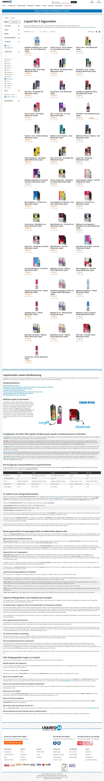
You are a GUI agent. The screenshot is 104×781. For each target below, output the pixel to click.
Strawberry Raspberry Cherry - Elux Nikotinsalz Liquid (87, 92)
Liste (96, 32)
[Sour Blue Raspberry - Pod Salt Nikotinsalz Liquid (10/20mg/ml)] (36, 262)
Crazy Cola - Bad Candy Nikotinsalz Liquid (84, 159)
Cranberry (9, 85)
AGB (66, 777)
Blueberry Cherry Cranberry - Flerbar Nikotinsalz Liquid (86, 313)
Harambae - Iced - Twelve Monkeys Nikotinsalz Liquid (86, 70)
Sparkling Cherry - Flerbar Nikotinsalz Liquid (34, 313)
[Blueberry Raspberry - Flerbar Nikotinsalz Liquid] (88, 284)
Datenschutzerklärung (48, 777)
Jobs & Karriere (73, 752)
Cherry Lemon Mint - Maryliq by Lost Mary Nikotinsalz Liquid (61, 181)
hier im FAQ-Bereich (56, 498)
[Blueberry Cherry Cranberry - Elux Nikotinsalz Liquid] (88, 129)
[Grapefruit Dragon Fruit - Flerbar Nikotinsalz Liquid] (36, 284)
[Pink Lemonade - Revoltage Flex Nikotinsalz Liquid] (62, 151)
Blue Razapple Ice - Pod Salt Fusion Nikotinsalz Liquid (86, 269)
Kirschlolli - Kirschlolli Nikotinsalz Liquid (87, 114)
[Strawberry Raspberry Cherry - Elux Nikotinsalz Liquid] (88, 85)
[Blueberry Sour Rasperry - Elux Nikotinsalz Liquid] (62, 129)
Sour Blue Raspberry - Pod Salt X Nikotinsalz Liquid (36, 269)
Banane (8, 65)
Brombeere (9, 79)
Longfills (5, 446)
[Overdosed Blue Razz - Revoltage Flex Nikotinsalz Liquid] (36, 85)
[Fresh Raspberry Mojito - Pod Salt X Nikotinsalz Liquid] (88, 173)
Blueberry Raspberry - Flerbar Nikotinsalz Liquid (86, 291)
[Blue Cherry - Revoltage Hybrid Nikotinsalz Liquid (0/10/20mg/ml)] (62, 63)
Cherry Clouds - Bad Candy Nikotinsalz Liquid (34, 114)
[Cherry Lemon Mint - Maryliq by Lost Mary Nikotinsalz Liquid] (62, 173)
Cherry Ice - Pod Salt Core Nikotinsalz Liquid (85, 203)
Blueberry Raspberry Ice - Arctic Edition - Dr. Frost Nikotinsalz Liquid (36, 49)
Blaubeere (9, 72)
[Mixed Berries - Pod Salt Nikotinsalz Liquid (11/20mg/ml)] (62, 239)
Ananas (8, 59)
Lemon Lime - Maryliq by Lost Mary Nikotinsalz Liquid (35, 225)
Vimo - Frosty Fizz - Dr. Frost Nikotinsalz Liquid (60, 114)
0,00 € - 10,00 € (10, 94)
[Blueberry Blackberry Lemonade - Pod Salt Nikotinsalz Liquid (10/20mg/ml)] (36, 173)
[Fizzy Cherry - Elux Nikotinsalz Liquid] (62, 85)
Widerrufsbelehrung (59, 777)
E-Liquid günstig (57, 757)
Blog (5, 757)
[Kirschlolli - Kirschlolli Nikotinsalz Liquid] (88, 107)
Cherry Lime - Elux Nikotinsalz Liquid (86, 48)
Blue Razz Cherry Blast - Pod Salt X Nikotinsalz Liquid (87, 247)
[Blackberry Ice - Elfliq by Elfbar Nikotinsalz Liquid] (62, 306)
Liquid (21, 752)
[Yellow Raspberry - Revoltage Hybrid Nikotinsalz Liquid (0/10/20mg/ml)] (36, 151)
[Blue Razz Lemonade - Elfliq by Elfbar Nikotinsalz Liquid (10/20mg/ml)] (36, 328)
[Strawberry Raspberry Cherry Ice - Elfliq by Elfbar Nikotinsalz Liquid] (62, 284)
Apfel (8, 63)
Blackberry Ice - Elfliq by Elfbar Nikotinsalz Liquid (61, 313)
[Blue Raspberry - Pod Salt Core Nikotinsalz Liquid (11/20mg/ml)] (36, 195)
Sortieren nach (27, 31)
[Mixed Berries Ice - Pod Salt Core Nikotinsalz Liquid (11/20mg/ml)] (62, 217)
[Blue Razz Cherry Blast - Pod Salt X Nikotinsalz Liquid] (88, 239)
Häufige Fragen (57, 752)
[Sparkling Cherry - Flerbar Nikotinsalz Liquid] (36, 306)
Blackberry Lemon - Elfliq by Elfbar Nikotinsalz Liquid (60, 335)
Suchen (74, 2)
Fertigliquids (6, 437)
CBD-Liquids (6, 456)
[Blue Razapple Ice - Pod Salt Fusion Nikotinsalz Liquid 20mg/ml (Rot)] (88, 262)
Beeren (8, 68)
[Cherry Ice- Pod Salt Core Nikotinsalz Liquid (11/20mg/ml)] (88, 195)
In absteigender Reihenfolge (41, 32)
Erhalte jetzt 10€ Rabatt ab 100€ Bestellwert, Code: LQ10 (52, 11)
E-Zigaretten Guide (8, 759)
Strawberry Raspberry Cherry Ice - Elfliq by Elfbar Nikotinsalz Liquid (62, 292)
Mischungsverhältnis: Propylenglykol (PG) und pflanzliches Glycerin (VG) (22, 392)
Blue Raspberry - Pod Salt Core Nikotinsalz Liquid (35, 203)
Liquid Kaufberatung (91, 27)
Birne (8, 70)
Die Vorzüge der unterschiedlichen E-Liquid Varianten (17, 388)
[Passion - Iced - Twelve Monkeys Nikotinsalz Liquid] (36, 129)
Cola (7, 81)
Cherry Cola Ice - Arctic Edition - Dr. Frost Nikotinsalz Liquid (61, 48)
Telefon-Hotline (40, 752)
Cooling (8, 83)
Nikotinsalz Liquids (8, 452)
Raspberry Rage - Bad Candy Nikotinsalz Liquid (35, 70)
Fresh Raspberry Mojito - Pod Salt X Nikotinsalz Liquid (88, 181)
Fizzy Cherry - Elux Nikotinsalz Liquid (61, 92)
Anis (7, 61)
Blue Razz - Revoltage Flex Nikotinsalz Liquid (34, 92)
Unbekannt (9, 47)
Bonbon (8, 76)
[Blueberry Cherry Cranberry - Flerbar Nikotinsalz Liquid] (88, 306)
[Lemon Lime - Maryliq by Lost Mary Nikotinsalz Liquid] (36, 217)
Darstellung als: (91, 31)
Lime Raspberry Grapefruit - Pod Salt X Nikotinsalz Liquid (62, 203)
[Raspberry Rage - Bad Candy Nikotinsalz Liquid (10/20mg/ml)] (36, 63)
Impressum (39, 777)
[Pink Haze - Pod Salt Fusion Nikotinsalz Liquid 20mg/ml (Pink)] (88, 328)
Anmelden (91, 2)
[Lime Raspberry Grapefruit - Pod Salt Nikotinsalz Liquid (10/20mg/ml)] (62, 195)
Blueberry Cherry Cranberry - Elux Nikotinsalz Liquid (88, 136)
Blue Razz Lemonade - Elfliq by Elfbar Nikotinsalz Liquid (35, 335)
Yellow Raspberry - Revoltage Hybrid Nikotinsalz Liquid (35, 159)
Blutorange (9, 74)
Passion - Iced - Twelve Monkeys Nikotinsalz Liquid (36, 136)
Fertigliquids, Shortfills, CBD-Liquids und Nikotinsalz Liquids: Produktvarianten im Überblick (28, 387)
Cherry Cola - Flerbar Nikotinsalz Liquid (36, 358)
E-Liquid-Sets (23, 759)
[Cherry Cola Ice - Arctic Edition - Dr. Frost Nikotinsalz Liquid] (62, 40)
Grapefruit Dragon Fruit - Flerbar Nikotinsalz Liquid (36, 291)
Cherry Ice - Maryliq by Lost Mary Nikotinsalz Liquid (36, 247)
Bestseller (22, 757)
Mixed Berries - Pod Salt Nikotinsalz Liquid (58, 247)
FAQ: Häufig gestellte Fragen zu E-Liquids (14, 395)
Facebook (39, 757)
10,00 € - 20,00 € (10, 97)
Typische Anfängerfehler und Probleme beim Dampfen (18, 393)
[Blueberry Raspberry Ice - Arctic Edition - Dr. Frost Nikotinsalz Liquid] (36, 40)
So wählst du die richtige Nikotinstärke (14, 390)
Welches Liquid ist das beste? (11, 385)
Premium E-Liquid (57, 759)
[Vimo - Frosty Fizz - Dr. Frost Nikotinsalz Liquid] (62, 107)
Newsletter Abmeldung (91, 759)
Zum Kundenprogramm (13, 743)
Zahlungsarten (7, 752)
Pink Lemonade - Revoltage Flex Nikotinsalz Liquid (61, 159)
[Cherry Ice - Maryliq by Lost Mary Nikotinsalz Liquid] (36, 239)
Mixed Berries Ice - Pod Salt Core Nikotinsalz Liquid (62, 225)
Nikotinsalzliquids (65, 680)
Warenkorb (99, 2)
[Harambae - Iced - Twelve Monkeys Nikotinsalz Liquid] (88, 63)
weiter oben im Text (93, 708)
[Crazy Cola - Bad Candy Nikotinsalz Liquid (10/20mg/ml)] (88, 151)
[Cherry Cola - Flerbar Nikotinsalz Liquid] (36, 350)
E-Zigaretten (23, 754)
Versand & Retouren (9, 754)
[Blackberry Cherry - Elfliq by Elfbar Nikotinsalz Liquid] (62, 262)
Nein (7, 45)
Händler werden (73, 757)
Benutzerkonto (89, 757)
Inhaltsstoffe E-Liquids (58, 754)
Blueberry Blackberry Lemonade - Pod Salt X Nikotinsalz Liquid (37, 181)
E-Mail (38, 754)
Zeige (44, 31)
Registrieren (88, 752)
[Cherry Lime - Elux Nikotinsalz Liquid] (88, 40)
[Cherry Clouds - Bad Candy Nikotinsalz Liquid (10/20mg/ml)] (36, 107)
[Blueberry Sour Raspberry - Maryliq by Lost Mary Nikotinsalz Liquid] (88, 217)
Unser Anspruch (73, 754)
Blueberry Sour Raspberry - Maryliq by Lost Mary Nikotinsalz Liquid (88, 226)
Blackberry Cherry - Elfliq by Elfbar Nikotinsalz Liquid (60, 269)
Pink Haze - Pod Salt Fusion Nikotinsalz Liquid (85, 335)
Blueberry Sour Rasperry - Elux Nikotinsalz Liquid (61, 136)
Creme (8, 87)
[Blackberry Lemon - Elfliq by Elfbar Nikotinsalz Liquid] (62, 328)
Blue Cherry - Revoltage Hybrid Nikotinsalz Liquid (61, 70)
